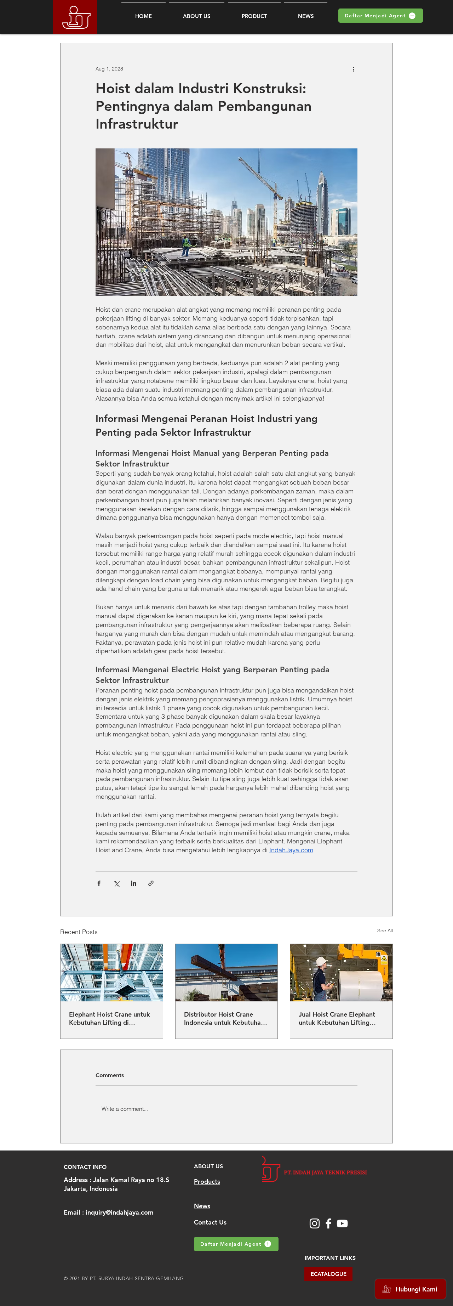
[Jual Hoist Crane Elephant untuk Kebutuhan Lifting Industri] (341, 972)
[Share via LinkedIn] (133, 883)
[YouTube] (342, 1223)
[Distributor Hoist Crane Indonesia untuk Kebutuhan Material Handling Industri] (227, 972)
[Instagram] (314, 1223)
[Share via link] (151, 883)
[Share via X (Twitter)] (116, 883)
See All (385, 930)
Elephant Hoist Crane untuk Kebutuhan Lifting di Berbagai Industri (109, 1018)
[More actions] (353, 68)
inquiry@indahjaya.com (120, 1212)
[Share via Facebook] (99, 883)
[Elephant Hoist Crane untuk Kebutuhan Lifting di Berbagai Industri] (112, 972)
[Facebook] (328, 1223)
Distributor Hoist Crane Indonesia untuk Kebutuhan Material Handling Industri (224, 1018)
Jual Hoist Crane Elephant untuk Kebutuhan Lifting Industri (337, 1018)
